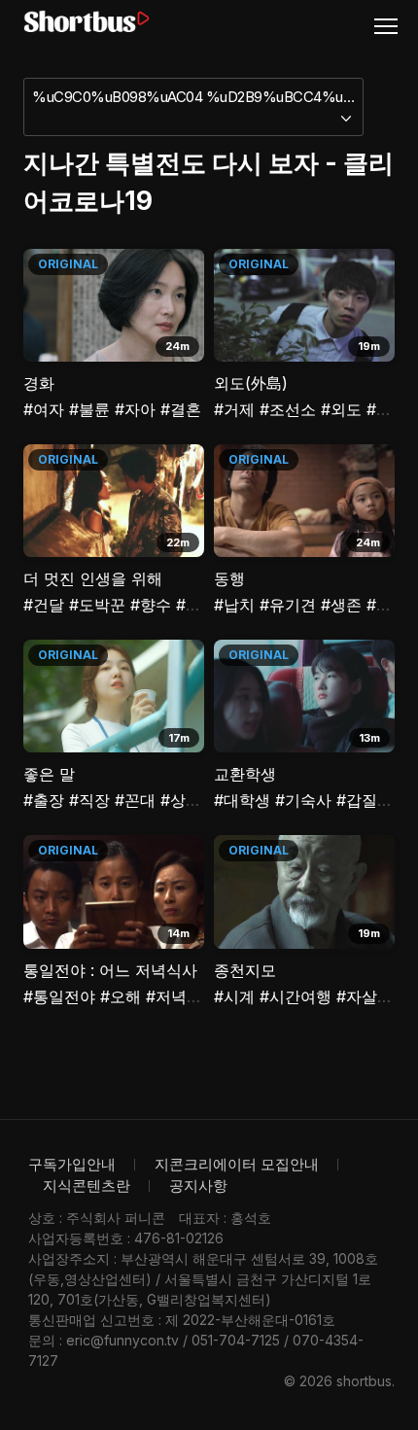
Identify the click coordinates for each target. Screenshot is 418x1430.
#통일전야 (59, 996)
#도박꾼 (97, 604)
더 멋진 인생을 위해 (92, 578)
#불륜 (89, 409)
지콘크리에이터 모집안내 (237, 1164)
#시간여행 (295, 996)
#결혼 (180, 409)
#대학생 (242, 800)
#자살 (356, 996)
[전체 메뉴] (393, 25)
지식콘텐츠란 (86, 1185)
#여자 (43, 409)
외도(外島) (251, 383)
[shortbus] (86, 22)
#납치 (234, 604)
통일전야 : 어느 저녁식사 (110, 970)
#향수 (150, 604)
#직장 (89, 800)
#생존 (341, 604)
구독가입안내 (72, 1164)
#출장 (43, 800)
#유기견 (288, 604)
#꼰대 (135, 800)
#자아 (135, 409)
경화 (38, 383)
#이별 (386, 604)
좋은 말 (49, 774)
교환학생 (245, 774)
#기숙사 (303, 800)
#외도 (341, 409)
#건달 (43, 604)
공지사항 (198, 1185)
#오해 (120, 996)
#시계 (234, 996)
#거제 (234, 409)
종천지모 (245, 970)
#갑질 (356, 800)
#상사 (180, 800)
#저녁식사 (182, 996)
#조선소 (288, 409)
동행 (229, 578)
